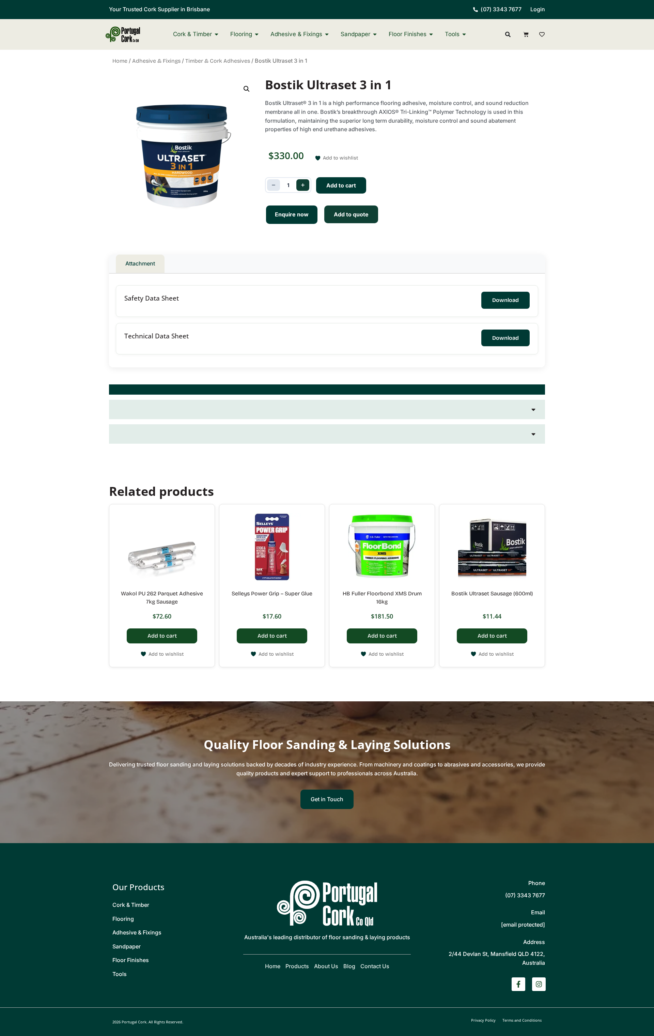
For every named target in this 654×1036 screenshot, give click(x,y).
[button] (246, 89)
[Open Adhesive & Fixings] (327, 34)
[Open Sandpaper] (375, 34)
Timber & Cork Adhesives (217, 61)
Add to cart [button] (162, 636)
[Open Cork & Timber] (216, 34)
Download (505, 300)
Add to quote (351, 214)
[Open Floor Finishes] (431, 34)
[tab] (327, 389)
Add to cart (341, 185)
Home (119, 61)
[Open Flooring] (257, 34)
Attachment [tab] (140, 263)
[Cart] (526, 34)
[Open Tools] (464, 34)
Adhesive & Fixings (156, 61)
